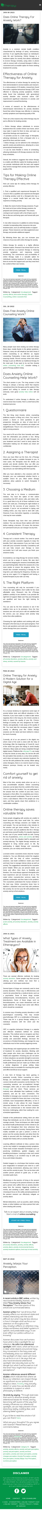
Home (8, 1498)
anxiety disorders (9, 978)
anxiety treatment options (11, 1249)
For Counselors (29, 1498)
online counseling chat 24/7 (13, 365)
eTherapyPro (17, 1436)
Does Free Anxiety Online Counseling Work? (18, 312)
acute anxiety (7, 922)
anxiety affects (8, 294)
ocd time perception (10, 1461)
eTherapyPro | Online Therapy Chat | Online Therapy (8, 5)
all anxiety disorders (10, 659)
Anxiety (20, 1383)
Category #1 (25, 1447)
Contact (16, 1498)
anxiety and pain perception (29, 1449)
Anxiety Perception (24, 1456)
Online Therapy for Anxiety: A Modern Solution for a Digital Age (20, 679)
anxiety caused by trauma (16, 661)
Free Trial (21, 270)
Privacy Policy (25, 1504)
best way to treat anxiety (29, 1249)
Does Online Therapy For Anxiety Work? (18, 18)
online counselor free (19, 297)
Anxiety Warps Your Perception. (15, 1265)
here (19, 1418)
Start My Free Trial (21, 1220)
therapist (6, 1089)
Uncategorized (26, 292)
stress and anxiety (25, 837)
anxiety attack (8, 1247)
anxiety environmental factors (23, 1247)
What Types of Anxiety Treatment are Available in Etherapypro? (19, 941)
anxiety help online (26, 392)
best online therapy (20, 294)
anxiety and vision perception (21, 1454)
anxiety (30, 922)
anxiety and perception (11, 1451)
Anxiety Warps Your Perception (25, 1458)
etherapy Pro (27, 751)
